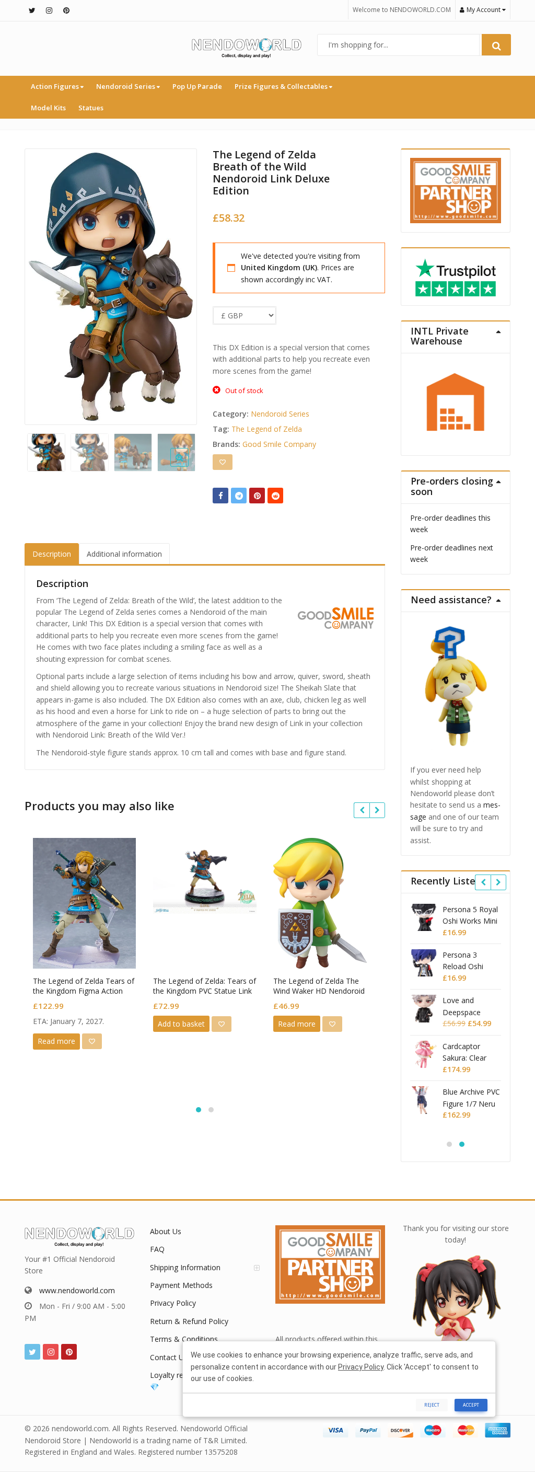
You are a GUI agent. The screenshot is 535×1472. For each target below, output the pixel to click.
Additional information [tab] (124, 554)
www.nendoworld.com (77, 1290)
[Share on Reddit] (275, 495)
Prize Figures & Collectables (282, 86)
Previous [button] (43, 284)
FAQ (157, 1249)
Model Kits (48, 107)
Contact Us (169, 1357)
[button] (188, 465)
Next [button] (178, 284)
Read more (56, 1041)
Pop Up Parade (197, 86)
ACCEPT (471, 1405)
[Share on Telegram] (239, 495)
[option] (111, 287)
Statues (90, 107)
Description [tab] (51, 554)
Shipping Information (185, 1267)
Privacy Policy (173, 1303)
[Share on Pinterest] (257, 495)
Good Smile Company (279, 444)
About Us (165, 1231)
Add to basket (181, 1024)
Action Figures (55, 86)
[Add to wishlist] (222, 462)
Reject (431, 1405)
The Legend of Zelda (266, 429)
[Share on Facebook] (220, 495)
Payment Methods (181, 1285)
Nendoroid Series (126, 86)
